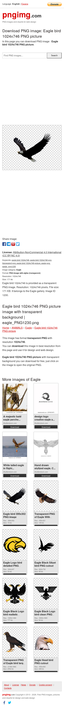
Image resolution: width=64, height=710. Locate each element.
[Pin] (13, 244)
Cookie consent (45, 684)
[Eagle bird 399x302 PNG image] (14, 496)
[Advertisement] (32, 93)
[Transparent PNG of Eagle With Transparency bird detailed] (45, 496)
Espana (24, 3)
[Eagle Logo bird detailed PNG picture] (14, 544)
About (6, 684)
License (15, 684)
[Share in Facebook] (4, 244)
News (23, 684)
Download (14, 427)
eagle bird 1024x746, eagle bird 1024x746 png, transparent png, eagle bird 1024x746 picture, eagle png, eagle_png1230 (27, 263)
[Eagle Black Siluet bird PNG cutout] (45, 544)
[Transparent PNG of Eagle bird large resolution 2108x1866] (14, 642)
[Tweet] (18, 244)
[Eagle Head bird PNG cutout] (45, 642)
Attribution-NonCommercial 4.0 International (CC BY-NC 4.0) (31, 253)
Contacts (7, 688)
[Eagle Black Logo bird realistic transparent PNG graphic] (14, 593)
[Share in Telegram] (9, 244)
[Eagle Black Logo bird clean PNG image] (45, 593)
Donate (32, 684)
